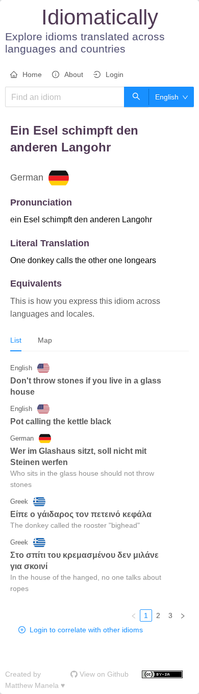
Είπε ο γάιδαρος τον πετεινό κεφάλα (81, 514)
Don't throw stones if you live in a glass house (85, 386)
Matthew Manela (32, 685)
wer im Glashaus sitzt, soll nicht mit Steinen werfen (78, 457)
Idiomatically (99, 17)
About (73, 74)
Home (32, 74)
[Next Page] (183, 615)
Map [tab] (45, 340)
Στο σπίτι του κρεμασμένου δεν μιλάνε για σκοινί (84, 561)
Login (114, 74)
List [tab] (15, 340)
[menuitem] (26, 75)
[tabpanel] (99, 490)
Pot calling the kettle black (60, 421)
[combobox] (168, 97)
